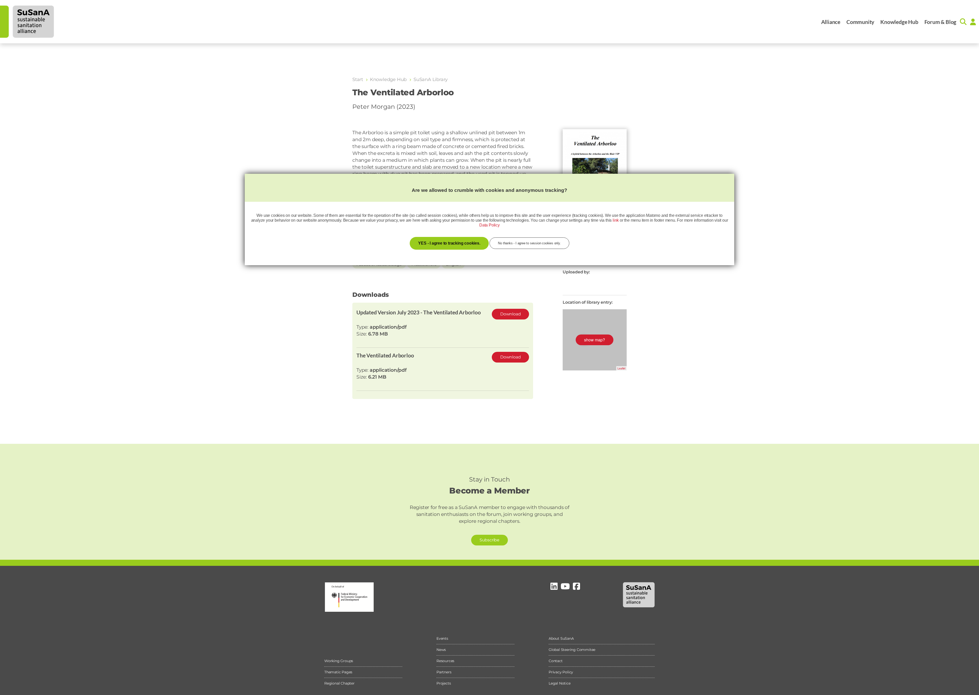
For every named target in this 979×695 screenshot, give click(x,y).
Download (510, 314)
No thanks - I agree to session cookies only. (529, 243)
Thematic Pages (338, 672)
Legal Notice (560, 683)
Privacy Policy (561, 672)
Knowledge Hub (899, 22)
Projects (443, 683)
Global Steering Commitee (572, 649)
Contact (556, 661)
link (616, 220)
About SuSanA (561, 638)
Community (860, 22)
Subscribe (489, 540)
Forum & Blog (940, 22)
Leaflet (621, 368)
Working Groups (338, 661)
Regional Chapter (339, 683)
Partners (443, 672)
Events (442, 638)
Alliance (830, 22)
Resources (445, 661)
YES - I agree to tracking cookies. (449, 243)
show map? (594, 340)
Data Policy (489, 225)
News (441, 649)
